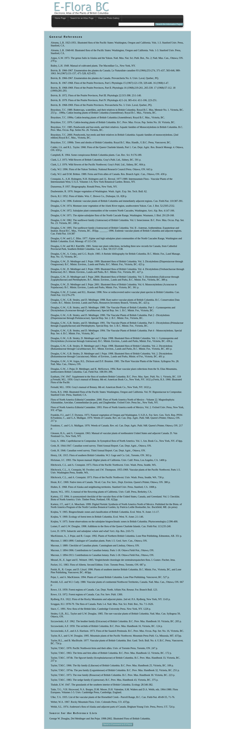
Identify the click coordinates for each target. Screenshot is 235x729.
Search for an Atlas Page (82, 18)
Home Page (60, 18)
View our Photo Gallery (108, 18)
